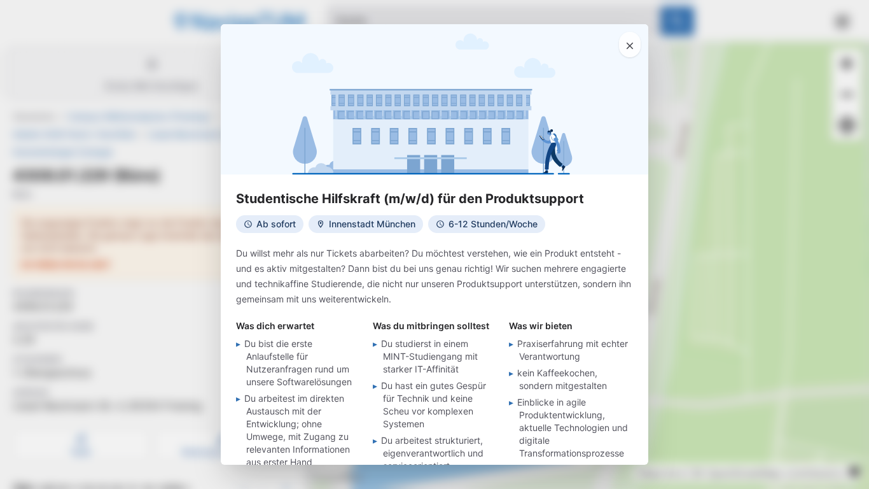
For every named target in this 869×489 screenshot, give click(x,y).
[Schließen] (630, 44)
